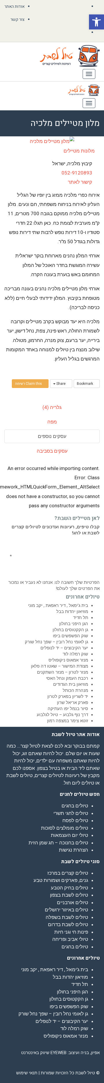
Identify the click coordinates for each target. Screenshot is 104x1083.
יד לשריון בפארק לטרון (67, 696)
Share (60, 384)
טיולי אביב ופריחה (70, 939)
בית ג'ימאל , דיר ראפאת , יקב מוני (58, 605)
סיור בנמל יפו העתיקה (68, 708)
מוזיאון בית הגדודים (70, 684)
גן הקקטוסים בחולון (70, 629)
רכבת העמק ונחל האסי (67, 678)
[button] (96, 21)
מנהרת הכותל (75, 690)
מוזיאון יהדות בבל (72, 611)
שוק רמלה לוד (75, 654)
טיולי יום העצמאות (69, 835)
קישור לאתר (80, 182)
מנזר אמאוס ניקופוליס (68, 660)
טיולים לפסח (75, 820)
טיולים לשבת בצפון (69, 895)
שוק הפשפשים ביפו (70, 635)
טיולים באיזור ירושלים (66, 910)
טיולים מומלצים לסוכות (64, 828)
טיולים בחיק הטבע (69, 888)
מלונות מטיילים (80, 151)
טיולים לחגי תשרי (70, 813)
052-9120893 (77, 173)
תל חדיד (80, 617)
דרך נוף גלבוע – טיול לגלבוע (62, 714)
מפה (52, 422)
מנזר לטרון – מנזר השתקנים (62, 672)
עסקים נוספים (52, 436)
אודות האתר (14, 6)
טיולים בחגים (75, 806)
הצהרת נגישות (73, 850)
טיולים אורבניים (72, 902)
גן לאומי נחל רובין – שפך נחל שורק (56, 641)
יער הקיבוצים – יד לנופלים (64, 648)
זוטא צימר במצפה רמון (67, 720)
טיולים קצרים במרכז (67, 873)
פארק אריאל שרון (72, 702)
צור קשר (17, 19)
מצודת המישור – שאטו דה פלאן (59, 666)
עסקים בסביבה (52, 451)
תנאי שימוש (26, 1072)
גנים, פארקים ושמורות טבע (61, 880)
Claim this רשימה (29, 384)
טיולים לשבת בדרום (68, 924)
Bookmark (85, 384)
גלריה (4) (52, 407)
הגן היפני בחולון (73, 623)
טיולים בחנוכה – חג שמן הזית (58, 843)
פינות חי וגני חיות (71, 932)
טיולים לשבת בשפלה (67, 917)
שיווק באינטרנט (35, 1052)
